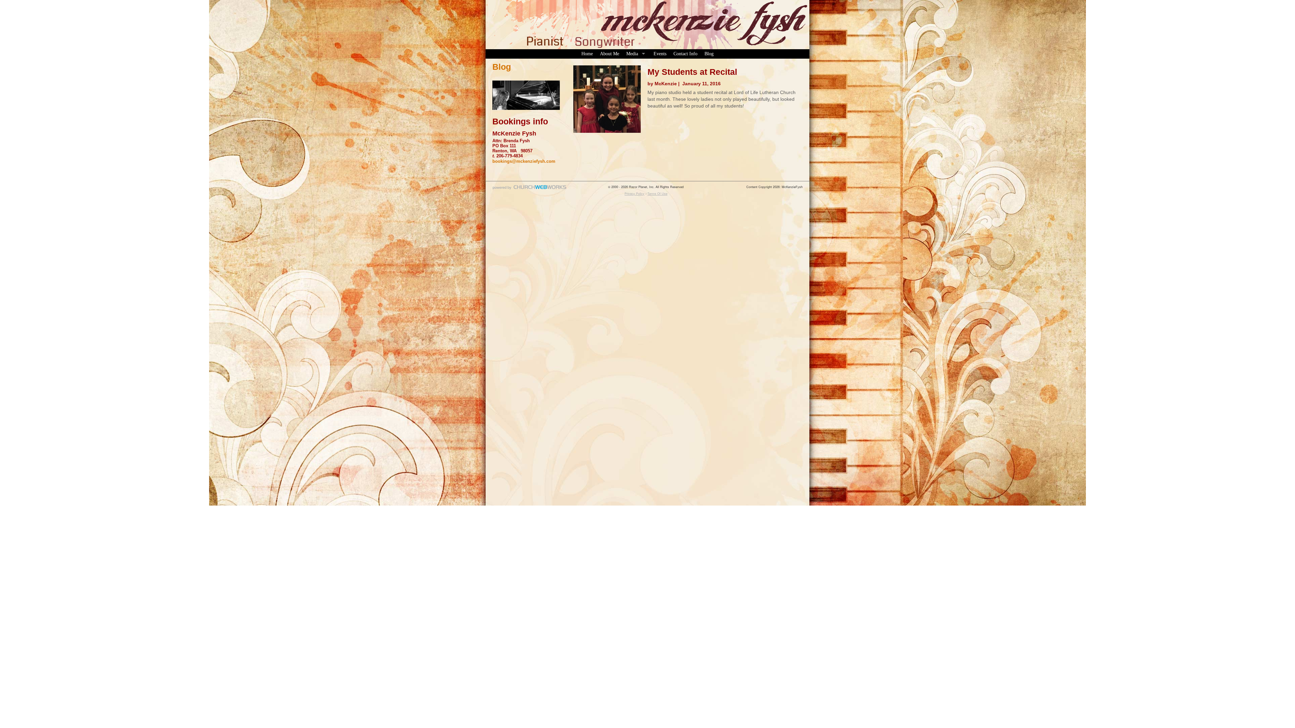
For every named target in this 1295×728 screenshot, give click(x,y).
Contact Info (685, 53)
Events (660, 53)
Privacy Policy (634, 193)
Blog (709, 53)
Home (587, 53)
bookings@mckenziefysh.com (523, 161)
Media (632, 53)
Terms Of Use (657, 193)
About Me (609, 53)
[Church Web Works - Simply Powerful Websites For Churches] (529, 189)
